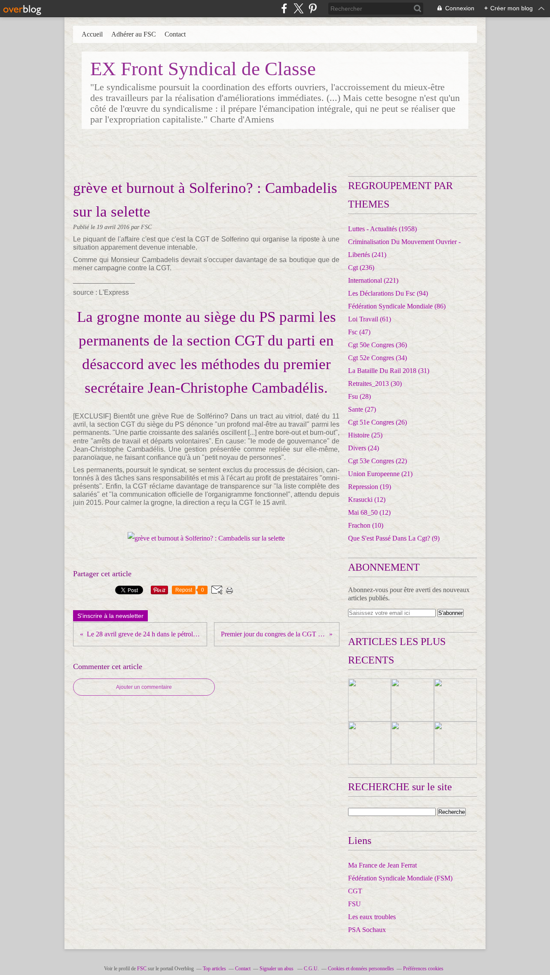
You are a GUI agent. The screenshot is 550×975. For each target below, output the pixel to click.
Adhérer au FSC (133, 34)
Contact (175, 34)
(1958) (382, 228)
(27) (362, 409)
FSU (354, 904)
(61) (369, 319)
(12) (366, 499)
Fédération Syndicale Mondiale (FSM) (400, 878)
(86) (397, 306)
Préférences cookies (423, 969)
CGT (355, 891)
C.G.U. (311, 969)
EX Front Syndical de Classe (203, 68)
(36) (377, 344)
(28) (359, 396)
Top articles (214, 969)
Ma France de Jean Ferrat (382, 865)
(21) (380, 473)
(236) (361, 267)
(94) (388, 293)
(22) (377, 461)
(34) (377, 357)
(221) (373, 280)
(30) (375, 383)
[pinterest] (312, 8)
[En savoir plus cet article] (369, 700)
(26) (377, 422)
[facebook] (284, 8)
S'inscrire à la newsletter (110, 615)
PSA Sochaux (367, 929)
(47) (359, 332)
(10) (365, 525)
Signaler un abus (277, 969)
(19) (369, 486)
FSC (142, 969)
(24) (363, 448)
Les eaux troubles (372, 916)
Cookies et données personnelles (361, 969)
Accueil (92, 34)
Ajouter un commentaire (144, 687)
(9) (394, 538)
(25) (365, 435)
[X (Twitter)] (298, 8)
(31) (388, 370)
